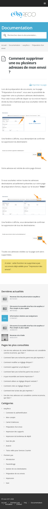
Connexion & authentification (16, 413)
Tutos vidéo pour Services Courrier (18, 450)
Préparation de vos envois (15, 473)
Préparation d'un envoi (14, 427)
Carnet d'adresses (12, 422)
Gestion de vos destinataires (16, 469)
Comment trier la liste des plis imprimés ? (18, 391)
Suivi (7, 483)
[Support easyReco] (24, 14)
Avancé (8, 446)
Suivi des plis (10, 441)
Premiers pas (8, 455)
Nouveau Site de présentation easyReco (25, 297)
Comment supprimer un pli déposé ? (17, 367)
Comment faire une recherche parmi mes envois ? (22, 372)
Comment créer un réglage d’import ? (17, 386)
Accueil (3, 45)
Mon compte (10, 417)
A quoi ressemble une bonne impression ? (19, 376)
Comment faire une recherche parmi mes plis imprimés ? (24, 358)
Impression (10, 478)
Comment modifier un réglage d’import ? (18, 362)
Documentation (14, 45)
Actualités (8, 504)
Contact (19, 504)
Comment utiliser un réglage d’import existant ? (21, 381)
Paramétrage (10, 464)
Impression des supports (15, 432)
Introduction (10, 459)
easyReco (26, 45)
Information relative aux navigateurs (24, 316)
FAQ (25, 502)
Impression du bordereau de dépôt (18, 436)
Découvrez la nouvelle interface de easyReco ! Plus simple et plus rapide (27, 307)
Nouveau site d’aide (17, 335)
